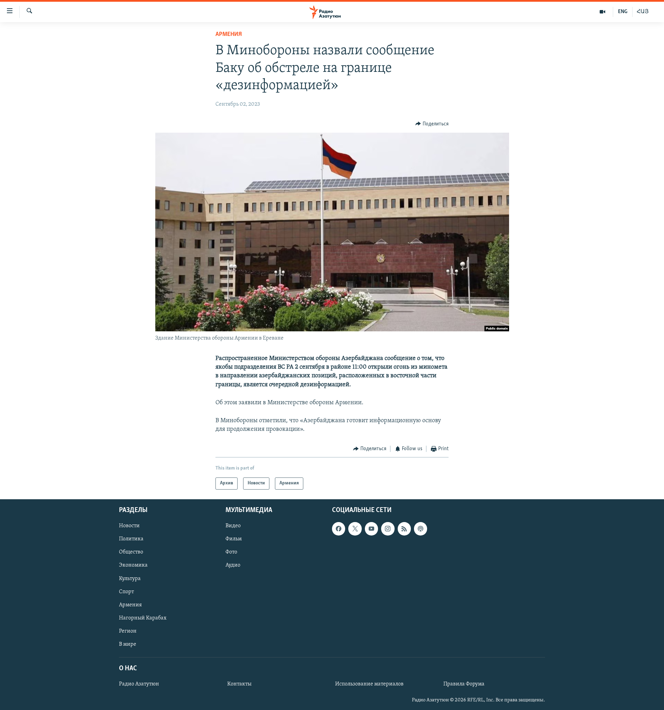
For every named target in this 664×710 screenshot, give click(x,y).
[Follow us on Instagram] (387, 528)
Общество (131, 552)
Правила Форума (464, 684)
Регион (128, 631)
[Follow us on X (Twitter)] (354, 528)
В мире (127, 644)
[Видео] (602, 12)
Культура (130, 578)
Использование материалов (369, 684)
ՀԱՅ (643, 12)
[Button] (432, 124)
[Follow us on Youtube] (371, 528)
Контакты (239, 684)
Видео (233, 526)
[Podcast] (420, 528)
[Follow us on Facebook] (338, 528)
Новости (129, 526)
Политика (131, 539)
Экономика (133, 565)
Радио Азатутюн (139, 684)
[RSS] (404, 528)
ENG (622, 12)
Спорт (126, 591)
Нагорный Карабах (142, 618)
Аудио (232, 565)
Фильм (233, 539)
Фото (231, 552)
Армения (228, 34)
